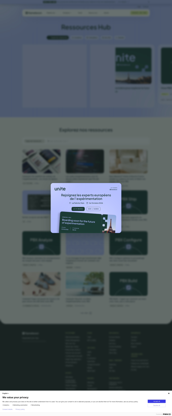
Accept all (156, 401)
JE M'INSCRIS (78, 209)
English (5, 393)
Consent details (7, 409)
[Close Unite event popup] (118, 185)
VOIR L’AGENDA (93, 209)
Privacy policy (20, 409)
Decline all (156, 405)
